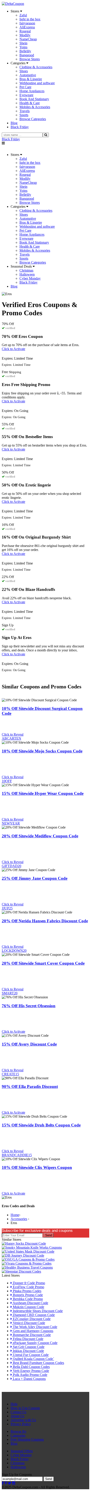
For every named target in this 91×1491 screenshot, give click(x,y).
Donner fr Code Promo (28, 1283)
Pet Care (25, 87)
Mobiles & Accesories (34, 107)
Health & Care (29, 103)
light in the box (29, 19)
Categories (18, 1435)
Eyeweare (26, 95)
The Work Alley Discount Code (34, 1327)
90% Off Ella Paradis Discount (30, 1086)
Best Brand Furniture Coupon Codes (38, 1363)
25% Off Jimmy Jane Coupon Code (34, 878)
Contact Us (18, 1412)
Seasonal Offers (22, 1451)
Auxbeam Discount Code (30, 1303)
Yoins (23, 47)
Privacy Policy (21, 1424)
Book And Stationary (34, 99)
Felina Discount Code (27, 1339)
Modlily (24, 35)
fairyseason (27, 23)
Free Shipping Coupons (27, 1439)
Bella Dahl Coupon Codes (31, 1367)
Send (48, 1235)
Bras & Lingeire (30, 79)
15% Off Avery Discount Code (29, 1044)
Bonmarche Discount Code (31, 1335)
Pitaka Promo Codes (26, 1291)
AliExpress (27, 27)
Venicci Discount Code (28, 1323)
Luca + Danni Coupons (29, 1379)
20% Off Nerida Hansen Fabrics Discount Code (45, 921)
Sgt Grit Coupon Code (28, 1347)
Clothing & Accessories (35, 67)
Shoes (23, 71)
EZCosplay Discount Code (31, 1319)
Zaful (23, 15)
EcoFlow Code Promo (28, 1287)
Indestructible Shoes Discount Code (37, 1311)
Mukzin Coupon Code (28, 1307)
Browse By (19, 1431)
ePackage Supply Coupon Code (34, 1343)
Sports (23, 115)
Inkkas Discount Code (28, 1351)
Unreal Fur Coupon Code (30, 1355)
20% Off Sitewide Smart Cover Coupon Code (43, 963)
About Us (17, 1416)
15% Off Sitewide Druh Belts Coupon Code (41, 1125)
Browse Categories (32, 119)
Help (14, 1404)
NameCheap (28, 39)
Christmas (26, 270)
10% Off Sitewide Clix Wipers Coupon (37, 1167)
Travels (24, 111)
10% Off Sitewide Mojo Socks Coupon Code (42, 751)
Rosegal (25, 31)
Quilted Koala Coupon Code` (33, 1359)
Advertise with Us (23, 1420)
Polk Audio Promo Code (29, 1375)
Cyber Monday (30, 278)
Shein (23, 43)
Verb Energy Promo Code (30, 1371)
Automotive (27, 75)
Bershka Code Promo (27, 1299)
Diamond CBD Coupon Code (33, 1315)
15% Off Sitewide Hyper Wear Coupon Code (42, 793)
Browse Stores (29, 59)
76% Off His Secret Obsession (28, 1005)
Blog (14, 1443)
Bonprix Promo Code (27, 1295)
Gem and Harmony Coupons (32, 1331)
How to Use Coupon (25, 1408)
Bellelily (25, 51)
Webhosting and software (37, 83)
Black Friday (11, 139)
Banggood (26, 55)
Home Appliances (31, 91)
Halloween (27, 274)
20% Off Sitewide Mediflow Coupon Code (40, 836)
